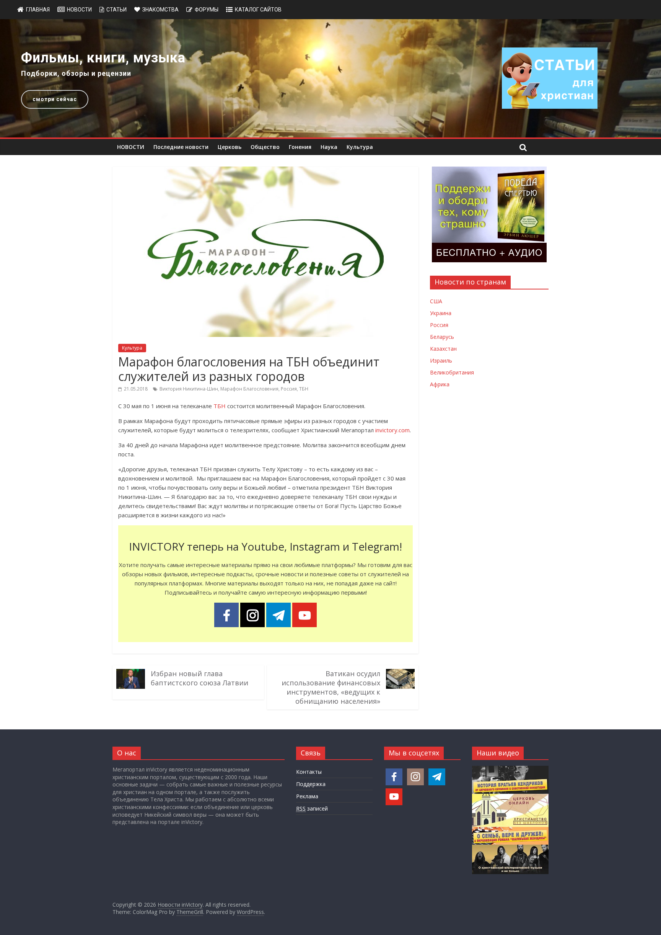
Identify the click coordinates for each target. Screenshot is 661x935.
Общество (265, 146)
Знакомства (160, 10)
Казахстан (443, 348)
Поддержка (311, 784)
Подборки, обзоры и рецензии (76, 73)
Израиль (441, 360)
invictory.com (392, 430)
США (436, 301)
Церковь (229, 146)
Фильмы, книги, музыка (103, 58)
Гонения (300, 146)
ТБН (303, 389)
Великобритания (452, 372)
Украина (440, 313)
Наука (329, 146)
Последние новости (180, 146)
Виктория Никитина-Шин (189, 389)
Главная (38, 10)
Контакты (309, 771)
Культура (360, 146)
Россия (289, 389)
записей (312, 808)
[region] (330, 78)
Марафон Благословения (249, 389)
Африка (439, 384)
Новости (79, 10)
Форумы (206, 10)
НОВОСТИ (130, 146)
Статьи (116, 10)
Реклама (307, 796)
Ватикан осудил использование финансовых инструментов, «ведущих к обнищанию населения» (331, 687)
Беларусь (442, 336)
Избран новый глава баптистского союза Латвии (199, 678)
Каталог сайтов (258, 10)
